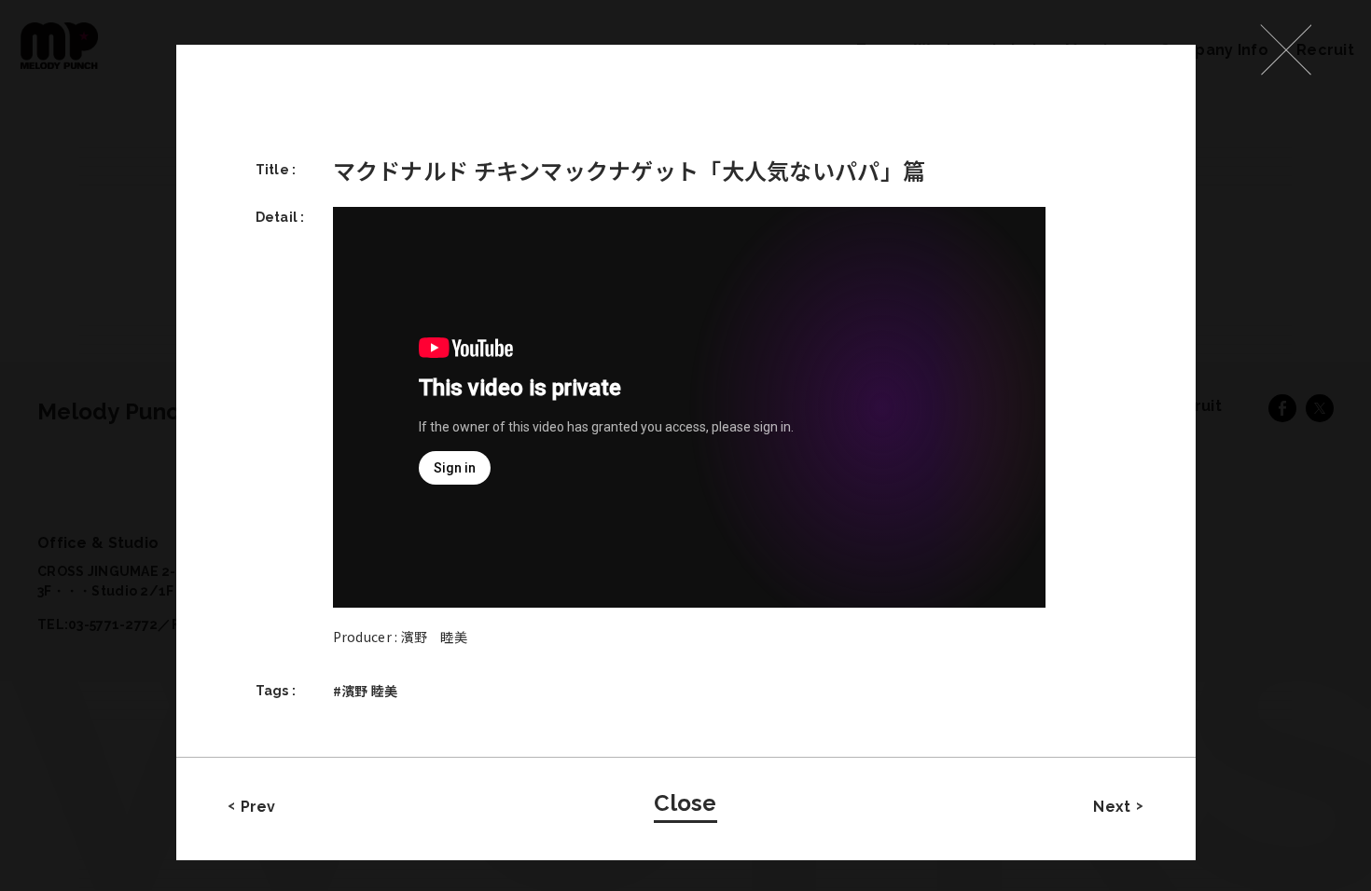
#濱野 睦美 (365, 690)
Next (1111, 807)
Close (685, 802)
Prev (258, 807)
